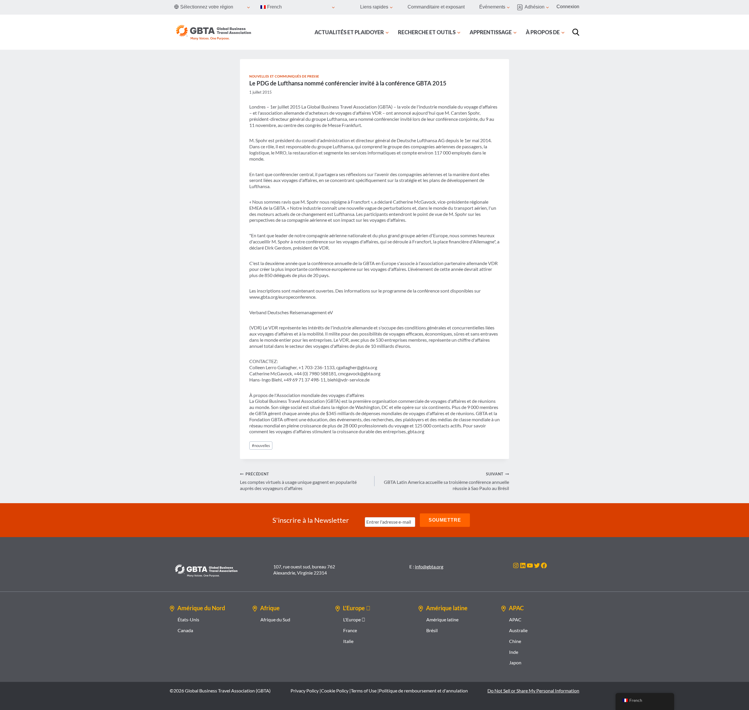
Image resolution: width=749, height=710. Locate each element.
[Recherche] (575, 32)
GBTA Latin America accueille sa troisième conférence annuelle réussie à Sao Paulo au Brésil (446, 481)
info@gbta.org (429, 566)
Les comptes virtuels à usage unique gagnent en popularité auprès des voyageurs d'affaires (298, 481)
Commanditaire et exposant (436, 6)
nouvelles (261, 445)
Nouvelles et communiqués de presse (284, 76)
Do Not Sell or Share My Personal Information (533, 690)
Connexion (567, 6)
